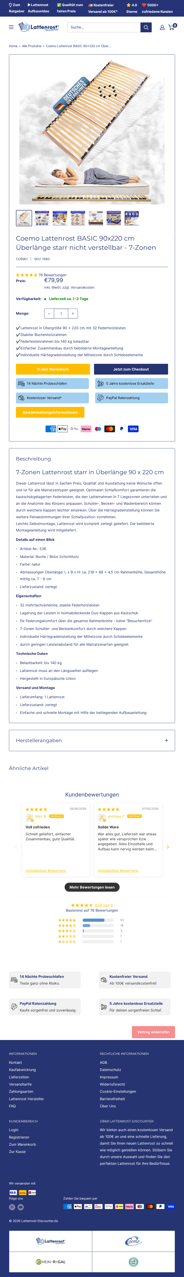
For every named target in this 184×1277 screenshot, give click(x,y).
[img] (36, 809)
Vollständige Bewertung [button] (46, 870)
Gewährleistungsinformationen (50, 412)
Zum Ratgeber (16, 8)
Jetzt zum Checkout (131, 369)
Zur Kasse (17, 1151)
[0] (171, 27)
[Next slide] (167, 847)
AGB (103, 1062)
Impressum (109, 1077)
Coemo (22, 259)
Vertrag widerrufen (153, 1032)
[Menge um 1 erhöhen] (73, 313)
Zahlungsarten (21, 1091)
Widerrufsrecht (112, 1084)
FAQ (12, 1106)
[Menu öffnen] (11, 27)
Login (13, 1130)
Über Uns (108, 1106)
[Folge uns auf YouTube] (21, 1207)
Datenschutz (110, 1069)
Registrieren (19, 1137)
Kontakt (15, 1062)
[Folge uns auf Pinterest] (12, 1207)
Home (13, 46)
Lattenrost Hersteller (26, 1099)
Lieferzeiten (19, 1077)
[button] (27, 275)
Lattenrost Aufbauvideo (38, 8)
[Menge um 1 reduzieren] (49, 313)
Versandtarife (20, 1084)
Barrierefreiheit (112, 1099)
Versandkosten (82, 287)
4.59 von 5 (104, 905)
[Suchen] (146, 27)
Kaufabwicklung (22, 1069)
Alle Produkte (32, 46)
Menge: (22, 313)
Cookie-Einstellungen (118, 1091)
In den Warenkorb (53, 369)
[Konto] (162, 27)
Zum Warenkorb (22, 1144)
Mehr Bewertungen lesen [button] (92, 887)
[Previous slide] (16, 847)
